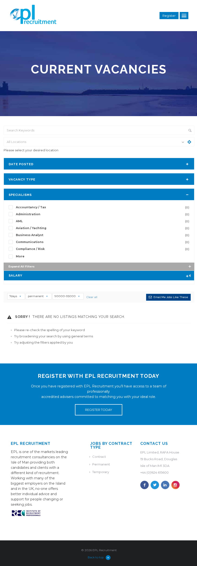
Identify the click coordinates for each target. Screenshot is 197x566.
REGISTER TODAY (98, 410)
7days (13, 296)
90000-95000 (65, 296)
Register (169, 15)
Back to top (96, 557)
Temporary (100, 472)
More (20, 256)
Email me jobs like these (171, 297)
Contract (99, 456)
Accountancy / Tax (102, 207)
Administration (102, 214)
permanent (36, 296)
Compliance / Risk (102, 249)
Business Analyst (102, 235)
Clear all (91, 297)
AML (102, 221)
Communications (102, 242)
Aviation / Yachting (102, 228)
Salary (15, 275)
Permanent (101, 464)
